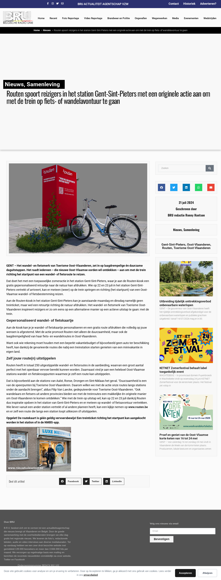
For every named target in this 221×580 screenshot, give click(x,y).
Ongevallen (141, 18)
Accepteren (185, 573)
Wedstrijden (210, 18)
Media (175, 18)
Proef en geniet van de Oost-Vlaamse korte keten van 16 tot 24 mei (184, 436)
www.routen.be (138, 407)
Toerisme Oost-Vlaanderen (192, 248)
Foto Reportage (70, 18)
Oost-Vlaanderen (198, 244)
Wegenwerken (159, 18)
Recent (53, 18)
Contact (174, 3)
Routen (167, 248)
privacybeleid (91, 575)
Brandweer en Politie (118, 18)
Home (41, 18)
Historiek (189, 3)
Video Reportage (93, 18)
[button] (70, 481)
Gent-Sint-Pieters (173, 244)
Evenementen (191, 18)
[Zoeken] (210, 168)
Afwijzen (207, 573)
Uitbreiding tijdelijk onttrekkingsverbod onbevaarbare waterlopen (185, 303)
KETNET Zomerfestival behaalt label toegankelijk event (183, 369)
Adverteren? (208, 3)
